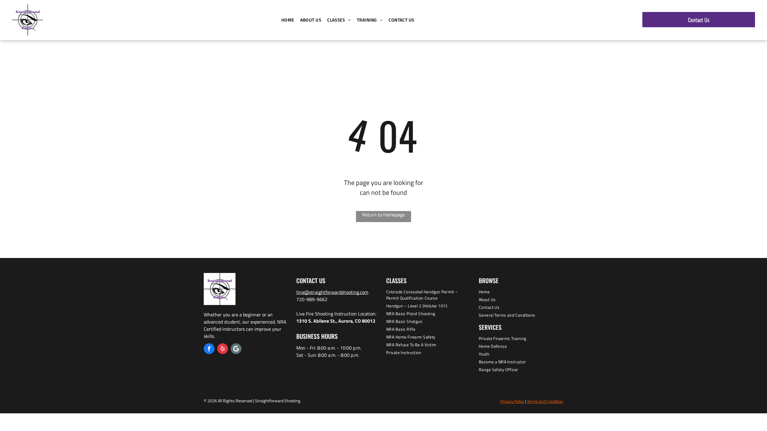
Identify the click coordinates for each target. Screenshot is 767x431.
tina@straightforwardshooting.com (332, 292)
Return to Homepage (383, 214)
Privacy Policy (512, 401)
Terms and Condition (545, 401)
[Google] (236, 349)
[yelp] (222, 349)
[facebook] (209, 349)
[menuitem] (287, 20)
